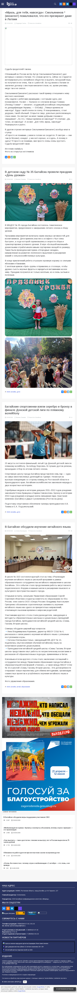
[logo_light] (12, 4)
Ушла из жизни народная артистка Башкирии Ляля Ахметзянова (26, 943)
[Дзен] (70, 4)
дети (18, 392)
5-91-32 (32, 924)
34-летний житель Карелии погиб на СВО (19, 950)
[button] (2, 4)
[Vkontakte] (60, 4)
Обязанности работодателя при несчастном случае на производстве (32, 853)
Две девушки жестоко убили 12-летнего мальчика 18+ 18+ (24, 946)
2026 (8, 392)
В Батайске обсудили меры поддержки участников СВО (27, 817)
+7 (18, 924)
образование (25, 687)
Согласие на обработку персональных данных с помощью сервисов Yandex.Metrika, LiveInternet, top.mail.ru (34, 978)
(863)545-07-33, (24, 924)
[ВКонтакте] (6, 157)
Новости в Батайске (35, 23)
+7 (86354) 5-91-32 (32, 934)
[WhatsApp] (14, 157)
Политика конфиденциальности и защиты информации (18, 974)
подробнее (40, 987)
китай (19, 687)
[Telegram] (67, 4)
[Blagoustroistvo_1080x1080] (38, 774)
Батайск (13, 392)
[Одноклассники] (9, 157)
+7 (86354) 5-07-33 (32, 930)
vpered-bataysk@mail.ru (17, 926)
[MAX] (74, 4)
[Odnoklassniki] (64, 4)
